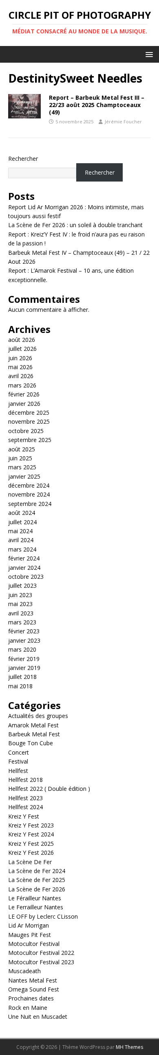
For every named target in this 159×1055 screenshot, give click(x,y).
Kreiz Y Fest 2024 (31, 834)
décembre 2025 (28, 412)
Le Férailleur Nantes (34, 898)
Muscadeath (24, 971)
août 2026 (21, 340)
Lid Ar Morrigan (28, 925)
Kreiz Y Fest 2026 (31, 852)
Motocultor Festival (34, 944)
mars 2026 (22, 385)
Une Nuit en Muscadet (37, 1016)
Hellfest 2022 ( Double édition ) (49, 788)
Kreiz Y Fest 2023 (31, 825)
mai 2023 (20, 604)
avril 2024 (20, 540)
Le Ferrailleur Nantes (35, 907)
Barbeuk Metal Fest (34, 734)
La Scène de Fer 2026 (36, 889)
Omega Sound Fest (33, 989)
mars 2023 (22, 622)
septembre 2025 (29, 440)
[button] (148, 54)
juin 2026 (20, 358)
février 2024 (24, 558)
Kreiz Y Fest (23, 816)
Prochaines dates (31, 998)
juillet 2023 (22, 585)
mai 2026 (20, 367)
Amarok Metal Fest (33, 725)
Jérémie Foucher (123, 121)
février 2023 (24, 631)
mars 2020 (22, 649)
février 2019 (24, 659)
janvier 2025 (24, 476)
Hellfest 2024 (25, 807)
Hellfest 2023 (25, 798)
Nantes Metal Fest (32, 980)
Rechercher (23, 158)
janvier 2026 (24, 403)
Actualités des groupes (38, 716)
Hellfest (18, 771)
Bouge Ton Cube (30, 743)
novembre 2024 (29, 494)
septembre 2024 (29, 504)
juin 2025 (20, 458)
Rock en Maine (27, 1007)
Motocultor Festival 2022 (41, 953)
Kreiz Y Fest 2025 (31, 843)
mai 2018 (20, 686)
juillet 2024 (22, 522)
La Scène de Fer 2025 (36, 880)
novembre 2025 (29, 421)
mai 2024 (20, 531)
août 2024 (21, 513)
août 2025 (21, 449)
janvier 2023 (24, 640)
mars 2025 (22, 467)
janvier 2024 (24, 567)
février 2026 (24, 394)
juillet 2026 (22, 348)
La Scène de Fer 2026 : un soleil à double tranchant (75, 225)
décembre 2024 (28, 485)
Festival (18, 761)
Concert (18, 752)
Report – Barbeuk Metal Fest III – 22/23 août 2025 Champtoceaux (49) (96, 105)
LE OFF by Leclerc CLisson (43, 916)
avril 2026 (20, 376)
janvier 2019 (24, 668)
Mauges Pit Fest (29, 935)
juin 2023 (20, 595)
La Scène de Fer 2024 (36, 871)
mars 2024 (22, 549)
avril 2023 (20, 613)
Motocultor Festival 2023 (41, 962)
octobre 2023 (26, 576)
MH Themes (129, 1047)
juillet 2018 (22, 677)
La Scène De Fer (30, 862)
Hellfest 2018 (25, 780)
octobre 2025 (26, 431)
